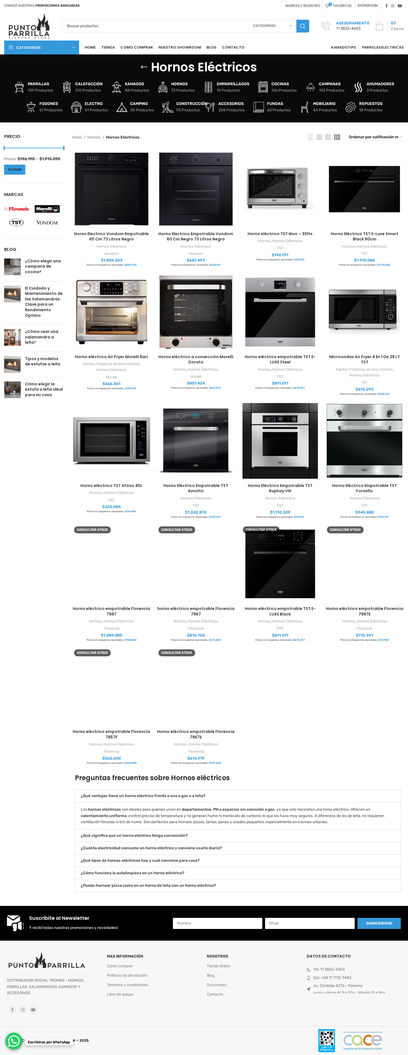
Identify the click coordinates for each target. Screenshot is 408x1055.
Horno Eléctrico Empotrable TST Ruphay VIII (280, 488)
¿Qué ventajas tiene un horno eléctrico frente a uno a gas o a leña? (143, 795)
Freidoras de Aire (110, 364)
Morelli (111, 377)
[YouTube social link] (400, 5)
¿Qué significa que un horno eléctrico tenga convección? (134, 835)
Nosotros (217, 956)
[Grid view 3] (328, 137)
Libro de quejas (120, 994)
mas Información (125, 956)
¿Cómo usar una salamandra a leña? (41, 337)
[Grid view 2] (319, 137)
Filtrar (14, 170)
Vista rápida (147, 158)
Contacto (215, 994)
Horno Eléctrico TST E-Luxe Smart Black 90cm (364, 236)
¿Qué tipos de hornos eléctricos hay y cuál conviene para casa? (140, 860)
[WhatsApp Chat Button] (14, 1041)
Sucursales (216, 985)
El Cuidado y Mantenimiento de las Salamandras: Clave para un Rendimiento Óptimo (44, 301)
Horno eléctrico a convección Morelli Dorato (195, 359)
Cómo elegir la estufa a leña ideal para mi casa (44, 389)
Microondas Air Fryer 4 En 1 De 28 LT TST (364, 359)
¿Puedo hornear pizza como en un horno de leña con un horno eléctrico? (148, 885)
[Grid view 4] (337, 137)
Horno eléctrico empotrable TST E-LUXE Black (280, 611)
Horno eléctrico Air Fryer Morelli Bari (111, 357)
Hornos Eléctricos (111, 246)
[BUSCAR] (302, 26)
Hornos (94, 137)
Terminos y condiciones (127, 985)
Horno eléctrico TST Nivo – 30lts (280, 234)
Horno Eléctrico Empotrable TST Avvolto (195, 488)
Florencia (111, 628)
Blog (211, 975)
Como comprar (120, 966)
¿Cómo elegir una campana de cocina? (43, 266)
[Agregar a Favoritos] (147, 171)
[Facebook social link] (386, 5)
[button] (238, 796)
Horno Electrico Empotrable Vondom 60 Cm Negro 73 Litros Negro (195, 236)
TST (280, 248)
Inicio (77, 137)
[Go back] (144, 67)
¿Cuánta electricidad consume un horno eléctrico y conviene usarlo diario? (151, 848)
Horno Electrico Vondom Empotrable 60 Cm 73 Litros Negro (111, 236)
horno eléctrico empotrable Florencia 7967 (196, 611)
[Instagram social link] (392, 5)
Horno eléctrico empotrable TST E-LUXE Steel (280, 359)
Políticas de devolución (127, 975)
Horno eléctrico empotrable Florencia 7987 (111, 611)
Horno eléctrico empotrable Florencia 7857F (111, 734)
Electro (89, 364)
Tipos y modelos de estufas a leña (42, 361)
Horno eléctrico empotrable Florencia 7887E (364, 611)
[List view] (310, 137)
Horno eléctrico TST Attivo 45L (111, 485)
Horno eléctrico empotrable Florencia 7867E (196, 734)
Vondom (111, 254)
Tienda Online (218, 966)
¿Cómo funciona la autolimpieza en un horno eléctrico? (132, 873)
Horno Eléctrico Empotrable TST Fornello (364, 488)
